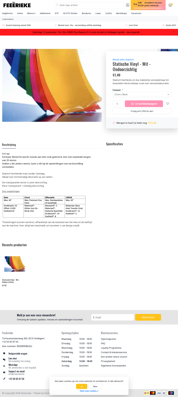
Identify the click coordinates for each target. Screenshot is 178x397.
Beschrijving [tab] (9, 144)
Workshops (121, 13)
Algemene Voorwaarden (113, 365)
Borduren (86, 13)
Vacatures (136, 13)
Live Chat (133, 25)
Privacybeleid (108, 361)
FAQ (103, 343)
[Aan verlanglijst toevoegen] (167, 103)
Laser (98, 13)
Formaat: (118, 90)
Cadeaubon (7, 19)
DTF (57, 13)
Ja (82, 386)
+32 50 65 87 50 (10, 341)
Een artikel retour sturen (114, 356)
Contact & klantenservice (114, 352)
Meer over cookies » (89, 390)
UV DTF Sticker (70, 13)
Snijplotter (7, 13)
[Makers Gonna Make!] (28, 5)
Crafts (108, 13)
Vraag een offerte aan (142, 111)
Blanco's (31, 13)
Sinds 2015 (171, 25)
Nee (95, 386)
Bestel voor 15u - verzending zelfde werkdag (79, 25)
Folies (20, 13)
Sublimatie (45, 13)
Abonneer (148, 317)
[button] (127, 5)
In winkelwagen (146, 104)
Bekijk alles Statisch (123, 59)
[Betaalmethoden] (146, 393)
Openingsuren (108, 338)
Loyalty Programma (111, 347)
